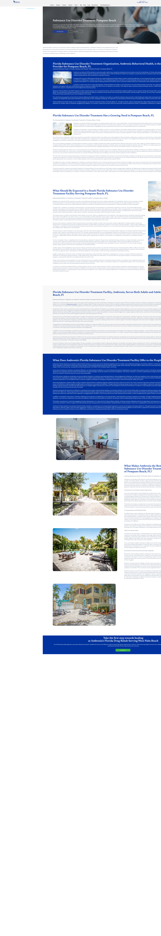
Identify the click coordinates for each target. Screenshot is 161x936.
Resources (70, 5)
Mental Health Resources (105, 5)
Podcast (84, 5)
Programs (64, 5)
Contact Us (123, 650)
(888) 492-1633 (143, 2)
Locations (52, 5)
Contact (88, 5)
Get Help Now (60, 31)
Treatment (58, 5)
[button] (54, 5)
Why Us (76, 5)
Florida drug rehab (71, 304)
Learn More (75, 31)
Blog (81, 5)
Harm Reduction (95, 5)
